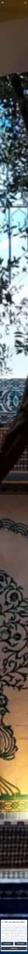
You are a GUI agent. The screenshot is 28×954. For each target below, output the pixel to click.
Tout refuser (7, 943)
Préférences (14, 948)
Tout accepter (20, 943)
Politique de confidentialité (16, 941)
